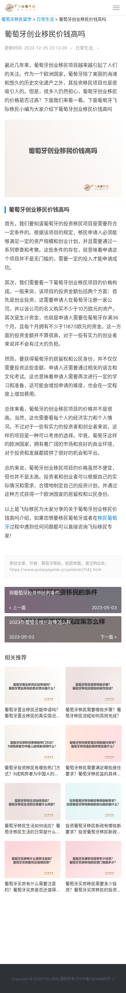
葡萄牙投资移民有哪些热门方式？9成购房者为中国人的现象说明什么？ (32, 771)
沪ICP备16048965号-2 (95, 979)
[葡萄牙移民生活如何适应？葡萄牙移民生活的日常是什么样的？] (33, 801)
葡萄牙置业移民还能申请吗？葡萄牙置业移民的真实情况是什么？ (32, 713)
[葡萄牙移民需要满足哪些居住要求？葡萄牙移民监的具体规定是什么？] (93, 743)
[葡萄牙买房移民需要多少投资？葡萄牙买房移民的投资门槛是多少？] (93, 859)
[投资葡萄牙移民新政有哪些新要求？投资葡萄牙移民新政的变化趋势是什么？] (93, 801)
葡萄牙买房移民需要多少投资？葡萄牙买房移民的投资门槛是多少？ (93, 887)
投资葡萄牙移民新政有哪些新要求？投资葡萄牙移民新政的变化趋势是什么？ (93, 829)
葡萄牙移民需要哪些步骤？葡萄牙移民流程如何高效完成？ (93, 712)
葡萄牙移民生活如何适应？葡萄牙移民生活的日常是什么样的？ (32, 829)
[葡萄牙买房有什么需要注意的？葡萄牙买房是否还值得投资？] (33, 859)
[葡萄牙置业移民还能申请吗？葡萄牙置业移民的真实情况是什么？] (33, 685)
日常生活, (85, 47)
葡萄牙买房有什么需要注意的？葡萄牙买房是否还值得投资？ (32, 887)
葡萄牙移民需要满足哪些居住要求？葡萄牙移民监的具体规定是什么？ (93, 771)
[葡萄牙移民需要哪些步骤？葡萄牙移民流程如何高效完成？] (93, 685)
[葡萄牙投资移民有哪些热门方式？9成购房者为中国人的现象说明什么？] (33, 743)
